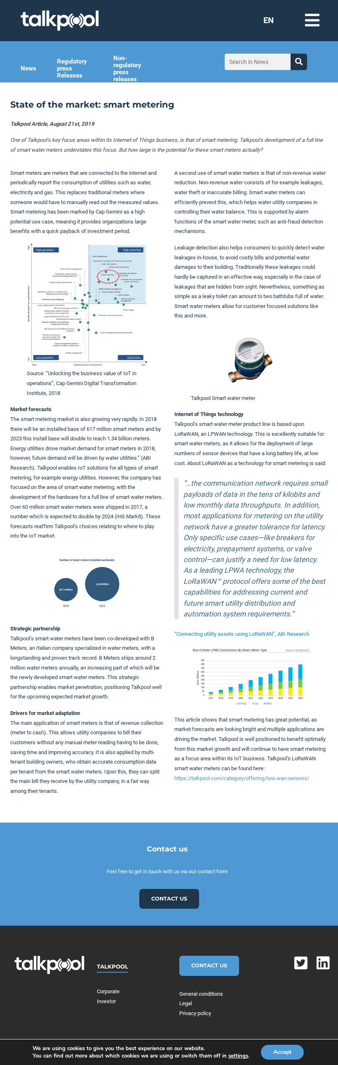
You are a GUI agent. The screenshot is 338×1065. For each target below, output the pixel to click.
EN (268, 20)
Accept (282, 1052)
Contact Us (209, 965)
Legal (185, 1003)
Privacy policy (195, 1013)
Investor (106, 1001)
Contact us (169, 899)
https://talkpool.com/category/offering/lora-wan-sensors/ (241, 778)
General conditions (201, 994)
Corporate (108, 991)
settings (238, 1056)
